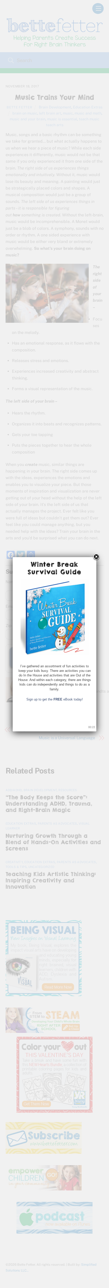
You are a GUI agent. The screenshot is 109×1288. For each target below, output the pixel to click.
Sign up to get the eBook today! (54, 699)
